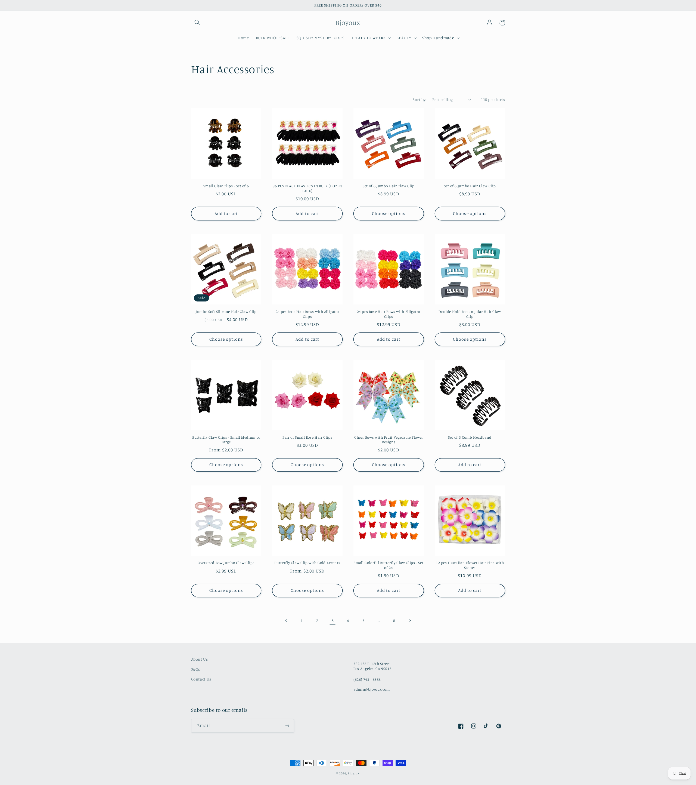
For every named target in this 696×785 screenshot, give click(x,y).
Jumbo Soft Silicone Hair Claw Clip (226, 311)
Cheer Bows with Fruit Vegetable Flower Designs (388, 439)
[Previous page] (286, 620)
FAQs (195, 669)
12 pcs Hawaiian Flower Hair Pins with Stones (470, 565)
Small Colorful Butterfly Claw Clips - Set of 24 (388, 565)
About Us (199, 659)
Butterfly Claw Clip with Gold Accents (307, 563)
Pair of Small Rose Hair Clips (307, 437)
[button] (197, 22)
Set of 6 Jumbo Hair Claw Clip (388, 186)
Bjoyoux (353, 773)
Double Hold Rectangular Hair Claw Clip (470, 314)
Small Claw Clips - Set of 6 (226, 186)
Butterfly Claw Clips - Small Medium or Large (226, 439)
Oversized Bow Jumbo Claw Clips (226, 563)
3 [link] (332, 620)
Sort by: (419, 99)
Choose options (389, 213)
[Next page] (409, 620)
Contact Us (201, 679)
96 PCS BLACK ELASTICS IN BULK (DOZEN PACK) (307, 188)
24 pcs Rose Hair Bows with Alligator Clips (307, 314)
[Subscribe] (287, 725)
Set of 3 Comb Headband (470, 437)
